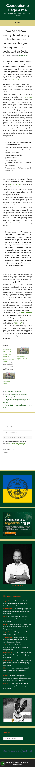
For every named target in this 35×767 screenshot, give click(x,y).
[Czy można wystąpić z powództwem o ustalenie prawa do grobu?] (23, 350)
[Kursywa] (6, 437)
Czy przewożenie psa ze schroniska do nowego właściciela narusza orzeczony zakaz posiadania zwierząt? (16, 678)
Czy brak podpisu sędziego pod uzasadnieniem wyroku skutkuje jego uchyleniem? (17, 611)
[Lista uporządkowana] (12, 437)
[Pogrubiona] (4, 437)
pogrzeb (12, 397)
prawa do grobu (15, 184)
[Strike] (10, 437)
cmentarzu (28, 97)
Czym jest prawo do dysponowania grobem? (8, 381)
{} (22, 437)
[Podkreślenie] (8, 437)
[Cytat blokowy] (16, 437)
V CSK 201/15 (18, 323)
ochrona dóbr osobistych (13, 391)
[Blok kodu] (18, 437)
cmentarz (6, 397)
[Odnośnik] (20, 437)
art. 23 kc (16, 394)
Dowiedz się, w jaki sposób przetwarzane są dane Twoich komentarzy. (17, 444)
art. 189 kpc (9, 394)
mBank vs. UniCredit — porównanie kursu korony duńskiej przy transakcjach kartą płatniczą (16, 603)
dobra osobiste (26, 313)
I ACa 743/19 (16, 79)
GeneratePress (17, 764)
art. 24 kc (24, 394)
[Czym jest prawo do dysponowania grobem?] (9, 375)
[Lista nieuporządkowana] (14, 437)
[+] (24, 437)
